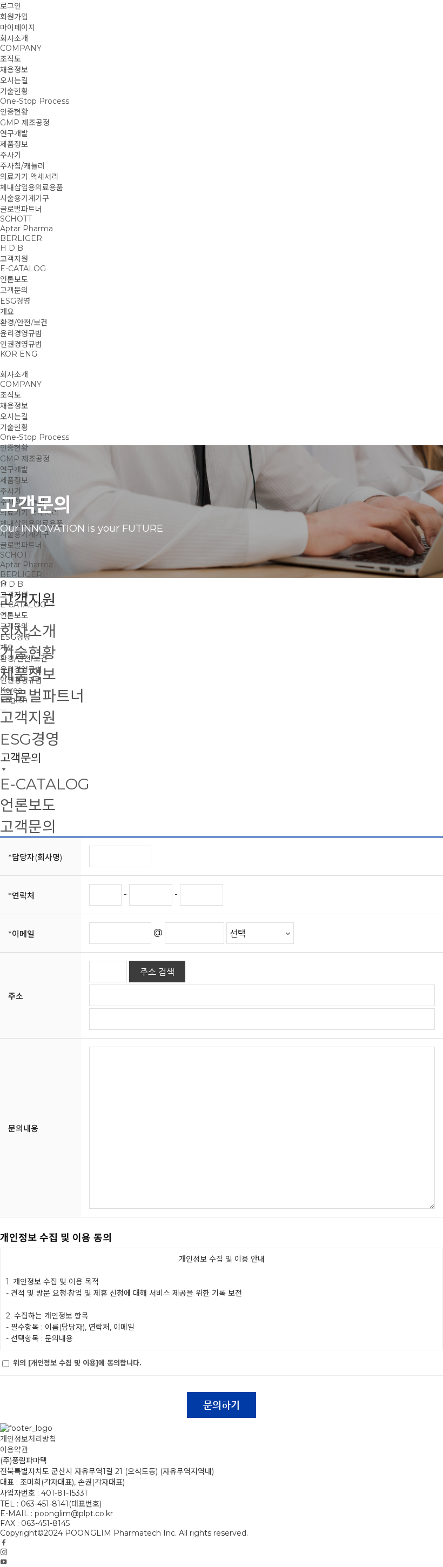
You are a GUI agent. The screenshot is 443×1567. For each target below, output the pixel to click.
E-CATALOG (23, 268)
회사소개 (14, 38)
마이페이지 (17, 27)
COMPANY (21, 48)
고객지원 (14, 259)
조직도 (10, 59)
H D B (11, 248)
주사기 (10, 155)
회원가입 (14, 17)
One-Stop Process (34, 101)
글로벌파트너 (21, 209)
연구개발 (14, 133)
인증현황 (14, 112)
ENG (28, 354)
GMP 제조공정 (25, 123)
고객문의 (14, 290)
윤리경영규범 (21, 333)
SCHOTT (16, 219)
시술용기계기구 (24, 198)
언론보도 (14, 279)
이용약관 (14, 1450)
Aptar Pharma (26, 228)
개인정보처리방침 (28, 1439)
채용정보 (14, 70)
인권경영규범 (21, 344)
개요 (7, 312)
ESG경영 (15, 301)
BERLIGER (21, 238)
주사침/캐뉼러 (22, 166)
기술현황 (14, 91)
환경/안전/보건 (24, 322)
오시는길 (14, 80)
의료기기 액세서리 (29, 177)
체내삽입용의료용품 (31, 187)
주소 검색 (157, 972)
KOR (8, 354)
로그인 (10, 6)
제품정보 (14, 144)
